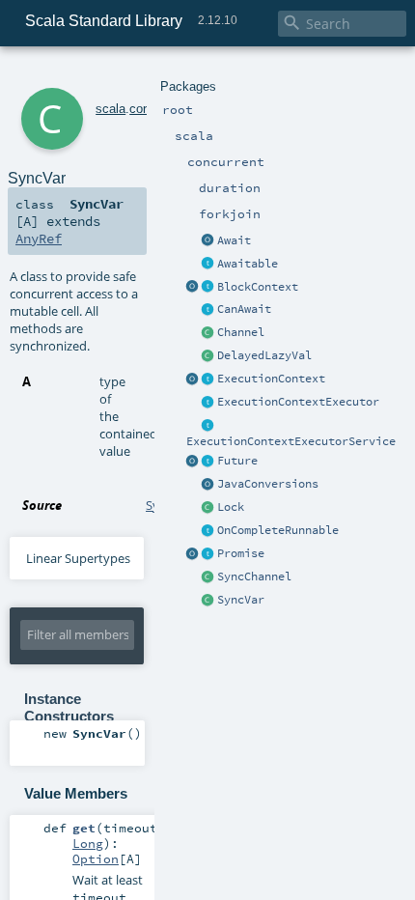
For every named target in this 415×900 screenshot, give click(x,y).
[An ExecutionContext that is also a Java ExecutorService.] (208, 426)
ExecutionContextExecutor (298, 401)
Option (95, 858)
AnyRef (38, 238)
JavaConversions (267, 484)
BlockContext (257, 287)
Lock (230, 507)
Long (87, 843)
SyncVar (240, 599)
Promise (240, 553)
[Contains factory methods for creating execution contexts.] (193, 379)
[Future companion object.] (193, 461)
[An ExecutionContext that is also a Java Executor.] (208, 402)
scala (110, 108)
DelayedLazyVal (264, 355)
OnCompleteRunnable (278, 530)
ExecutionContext (271, 378)
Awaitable (247, 263)
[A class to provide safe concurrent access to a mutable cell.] (208, 600)
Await (234, 240)
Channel (240, 332)
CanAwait (244, 309)
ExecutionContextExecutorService (291, 441)
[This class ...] (208, 508)
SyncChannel (254, 576)
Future (237, 460)
